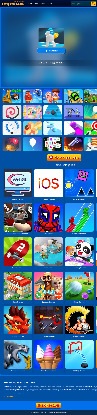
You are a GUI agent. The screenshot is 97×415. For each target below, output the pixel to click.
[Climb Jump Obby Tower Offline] (12, 90)
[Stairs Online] (52, 106)
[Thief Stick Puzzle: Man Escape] (73, 106)
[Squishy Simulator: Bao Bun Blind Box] (32, 106)
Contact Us (42, 412)
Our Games (34, 412)
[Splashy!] (52, 122)
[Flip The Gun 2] (73, 138)
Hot (36, 4)
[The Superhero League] (32, 90)
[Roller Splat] (73, 122)
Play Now (52, 51)
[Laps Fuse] (12, 138)
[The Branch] (32, 122)
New (30, 4)
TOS (49, 412)
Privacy (54, 412)
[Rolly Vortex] (12, 122)
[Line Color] (12, 106)
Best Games (63, 412)
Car (50, 4)
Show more (8, 396)
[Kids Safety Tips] (52, 90)
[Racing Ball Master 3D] (73, 90)
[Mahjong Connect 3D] (52, 138)
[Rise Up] (32, 138)
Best (43, 4)
